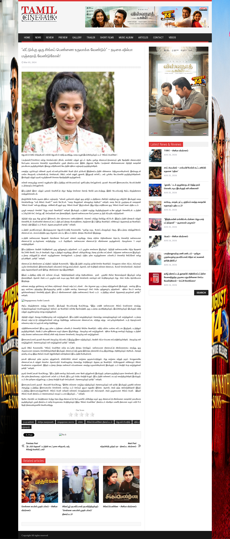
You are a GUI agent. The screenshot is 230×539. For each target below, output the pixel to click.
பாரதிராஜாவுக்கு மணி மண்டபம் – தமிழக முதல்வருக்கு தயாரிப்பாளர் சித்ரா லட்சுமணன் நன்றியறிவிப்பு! (184, 257)
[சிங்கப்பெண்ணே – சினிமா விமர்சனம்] (122, 484)
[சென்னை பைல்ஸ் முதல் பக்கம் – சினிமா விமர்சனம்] (41, 484)
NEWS (38, 37)
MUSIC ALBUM (126, 37)
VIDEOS (172, 37)
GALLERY (76, 37)
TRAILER (91, 37)
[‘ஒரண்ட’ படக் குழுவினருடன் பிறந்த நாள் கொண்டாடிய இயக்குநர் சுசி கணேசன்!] (155, 190)
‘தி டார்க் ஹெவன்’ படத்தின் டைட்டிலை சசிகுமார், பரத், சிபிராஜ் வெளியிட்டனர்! (48, 446)
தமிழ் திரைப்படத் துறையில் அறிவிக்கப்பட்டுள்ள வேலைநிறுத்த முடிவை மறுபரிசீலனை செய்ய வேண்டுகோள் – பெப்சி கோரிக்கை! (185, 277)
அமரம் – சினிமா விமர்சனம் (176, 236)
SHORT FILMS (107, 37)
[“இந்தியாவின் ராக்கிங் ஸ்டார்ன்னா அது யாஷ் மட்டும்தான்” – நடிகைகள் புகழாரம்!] (155, 224)
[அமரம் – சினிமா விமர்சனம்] (155, 241)
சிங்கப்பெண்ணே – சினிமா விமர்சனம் (120, 506)
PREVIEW (63, 37)
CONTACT (158, 37)
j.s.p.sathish (28, 422)
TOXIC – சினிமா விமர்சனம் (176, 150)
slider (80, 422)
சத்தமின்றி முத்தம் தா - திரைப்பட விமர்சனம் (118, 445)
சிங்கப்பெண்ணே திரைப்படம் (99, 422)
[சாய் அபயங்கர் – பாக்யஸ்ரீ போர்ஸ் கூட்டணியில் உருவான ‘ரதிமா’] (155, 173)
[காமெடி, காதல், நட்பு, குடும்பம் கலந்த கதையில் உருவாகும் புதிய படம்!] (155, 207)
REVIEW (50, 37)
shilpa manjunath (46, 422)
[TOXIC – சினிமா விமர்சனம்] (155, 155)
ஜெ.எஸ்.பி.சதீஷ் (123, 422)
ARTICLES (143, 37)
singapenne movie (65, 422)
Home (27, 37)
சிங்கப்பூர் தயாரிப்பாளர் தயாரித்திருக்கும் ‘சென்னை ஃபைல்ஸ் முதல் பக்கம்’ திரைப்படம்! (80, 510)
